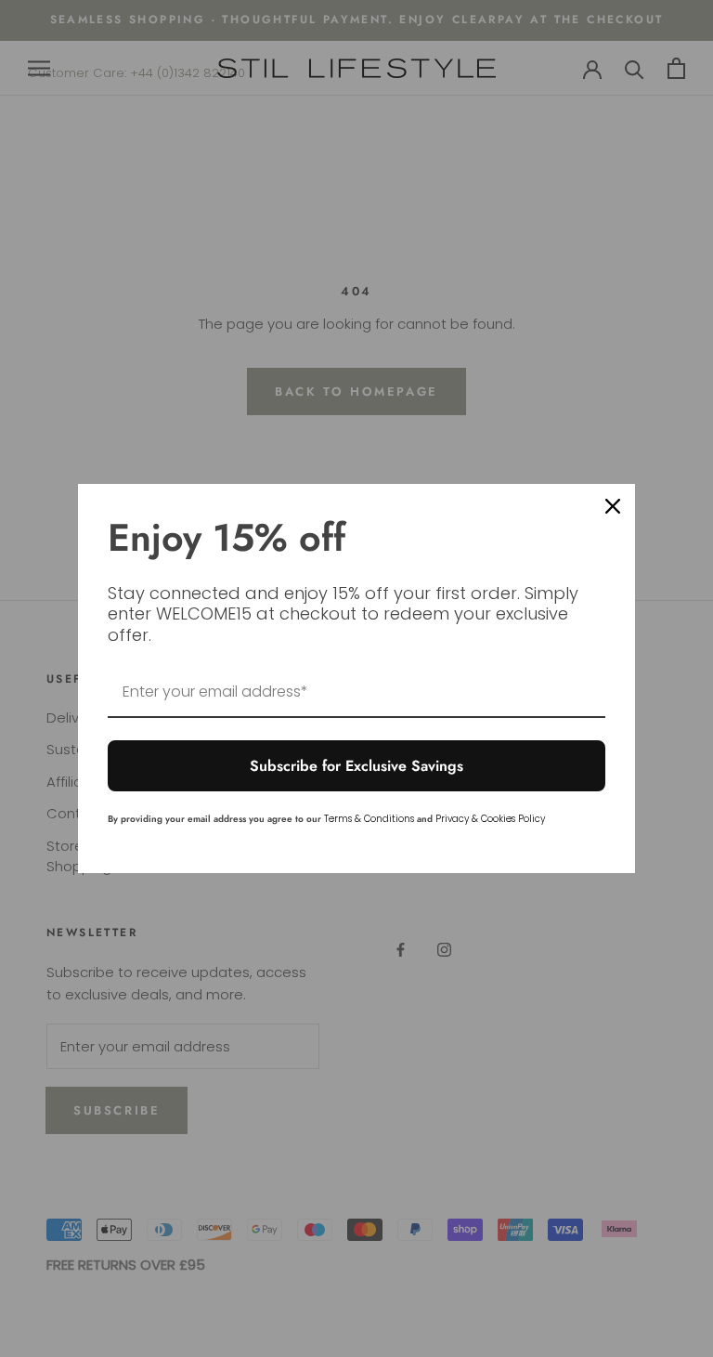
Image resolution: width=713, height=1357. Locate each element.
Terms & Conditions (369, 819)
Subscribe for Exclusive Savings (356, 765)
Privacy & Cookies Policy (490, 819)
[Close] (612, 506)
